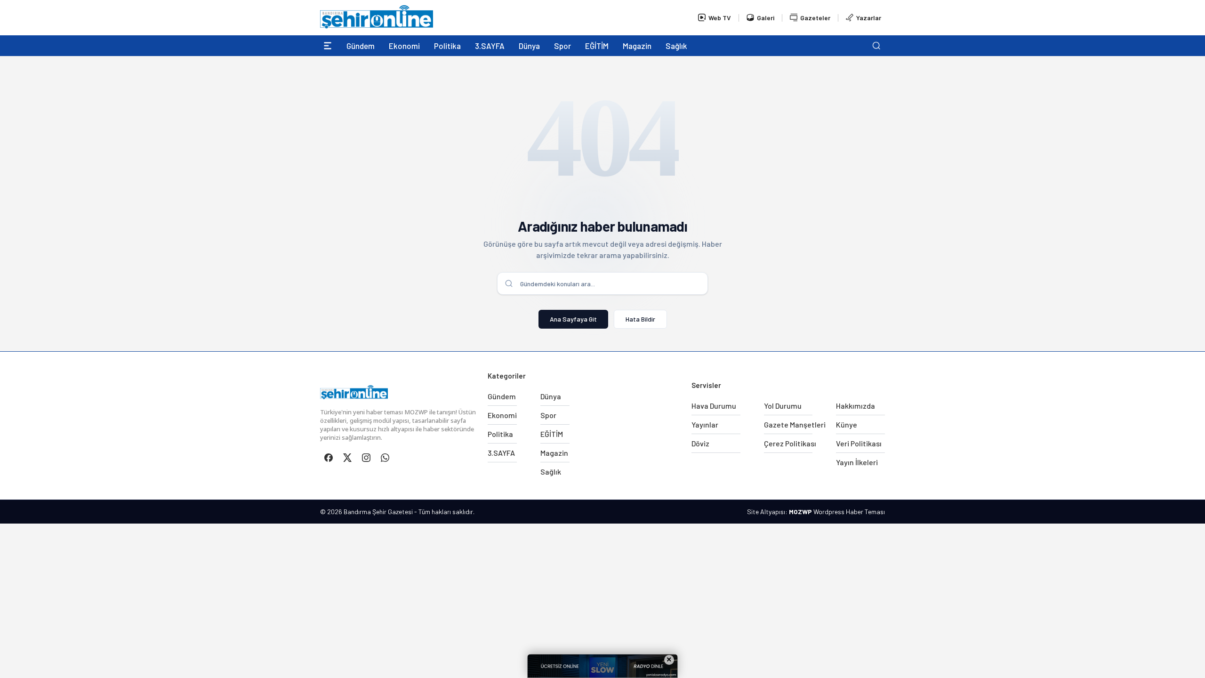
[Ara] (876, 45)
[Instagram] (366, 457)
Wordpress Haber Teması (849, 512)
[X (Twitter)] (347, 457)
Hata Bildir (640, 319)
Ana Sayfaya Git (573, 319)
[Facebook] (328, 457)
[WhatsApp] (385, 457)
